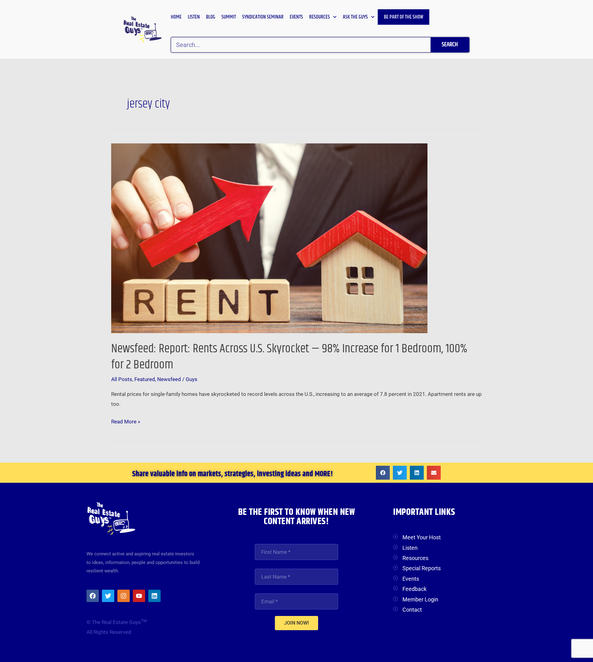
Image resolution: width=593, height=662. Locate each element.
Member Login (420, 599)
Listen (194, 17)
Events (296, 17)
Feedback (414, 589)
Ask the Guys (355, 17)
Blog (210, 17)
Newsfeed (169, 379)
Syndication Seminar (263, 17)
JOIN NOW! (296, 623)
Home (176, 17)
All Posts (121, 379)
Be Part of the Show (403, 17)
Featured (144, 379)
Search (450, 44)
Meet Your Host (421, 537)
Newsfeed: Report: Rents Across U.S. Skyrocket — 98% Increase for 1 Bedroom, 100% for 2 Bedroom (289, 356)
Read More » (125, 421)
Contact (412, 609)
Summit (228, 17)
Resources (319, 17)
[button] (383, 473)
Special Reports (421, 568)
